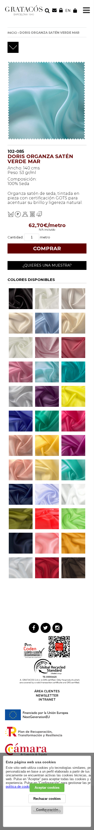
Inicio (12, 32)
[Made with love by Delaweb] (47, 810)
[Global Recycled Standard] (49, 683)
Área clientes (47, 691)
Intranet (47, 699)
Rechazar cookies (47, 799)
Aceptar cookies (47, 787)
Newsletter (47, 695)
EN (68, 10)
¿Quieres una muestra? (47, 265)
